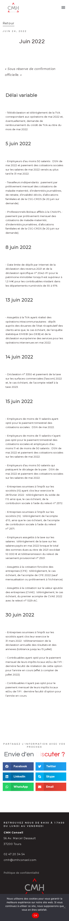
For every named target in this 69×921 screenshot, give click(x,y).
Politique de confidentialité (21, 872)
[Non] (64, 907)
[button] (63, 7)
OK (35, 915)
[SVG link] (13, 7)
